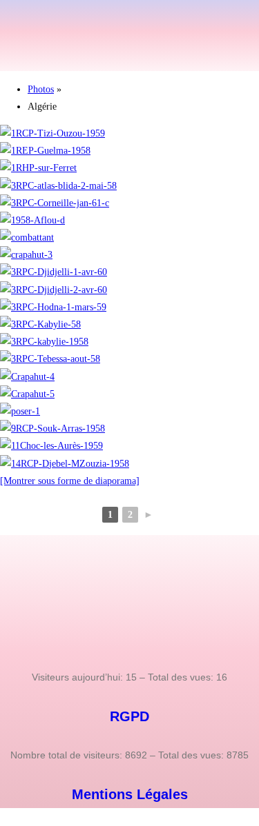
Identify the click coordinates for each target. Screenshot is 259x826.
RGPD (129, 716)
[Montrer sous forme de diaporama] (70, 481)
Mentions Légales (130, 794)
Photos (41, 89)
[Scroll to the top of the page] (4, 817)
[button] (129, 50)
